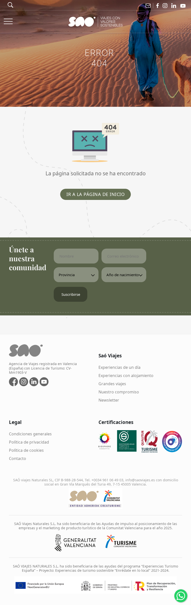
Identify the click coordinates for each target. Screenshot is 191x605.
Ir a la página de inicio (95, 194)
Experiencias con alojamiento (125, 375)
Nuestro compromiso (118, 392)
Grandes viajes (112, 383)
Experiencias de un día (119, 367)
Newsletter (108, 400)
